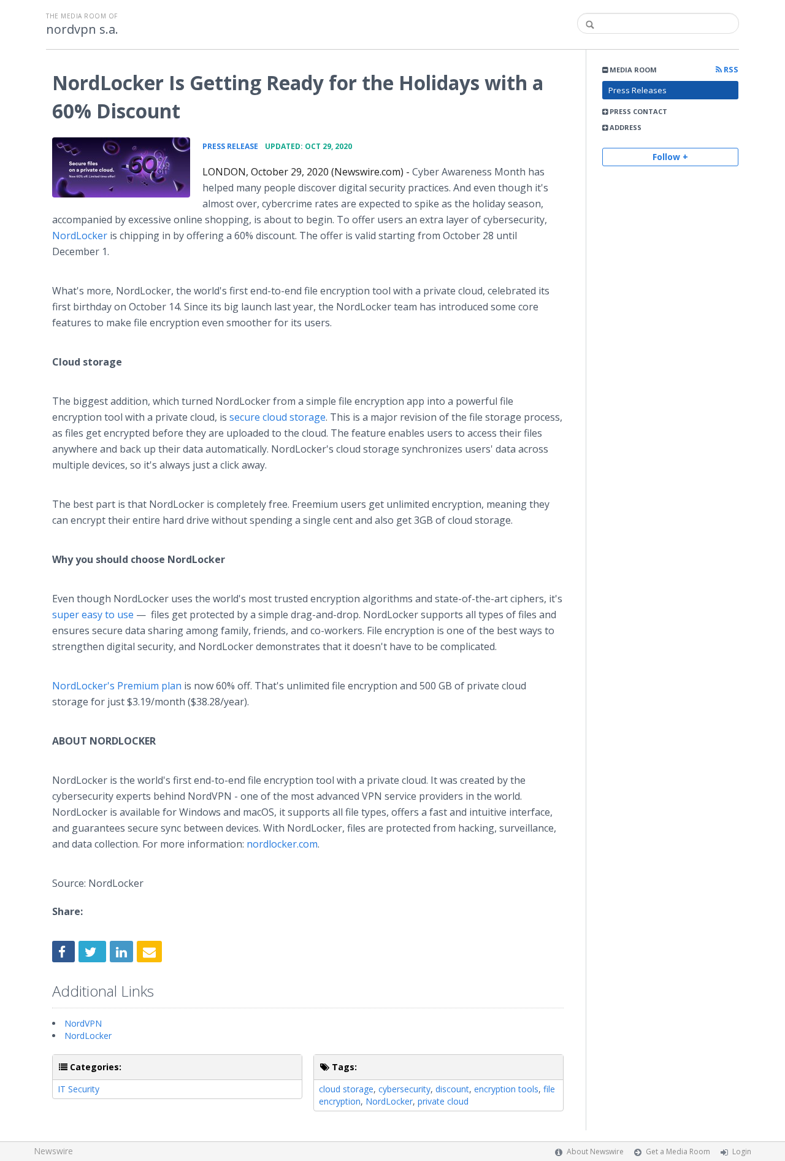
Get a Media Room (678, 1151)
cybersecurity (404, 1089)
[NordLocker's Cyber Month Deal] (121, 167)
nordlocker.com (282, 844)
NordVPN (83, 1023)
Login (741, 1151)
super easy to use (93, 614)
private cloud (443, 1101)
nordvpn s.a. (82, 29)
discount (452, 1089)
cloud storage (346, 1089)
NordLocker (79, 235)
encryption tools (506, 1089)
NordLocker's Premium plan (117, 685)
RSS (730, 70)
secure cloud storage (277, 417)
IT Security (78, 1089)
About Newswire (595, 1151)
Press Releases (637, 90)
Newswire (53, 1151)
